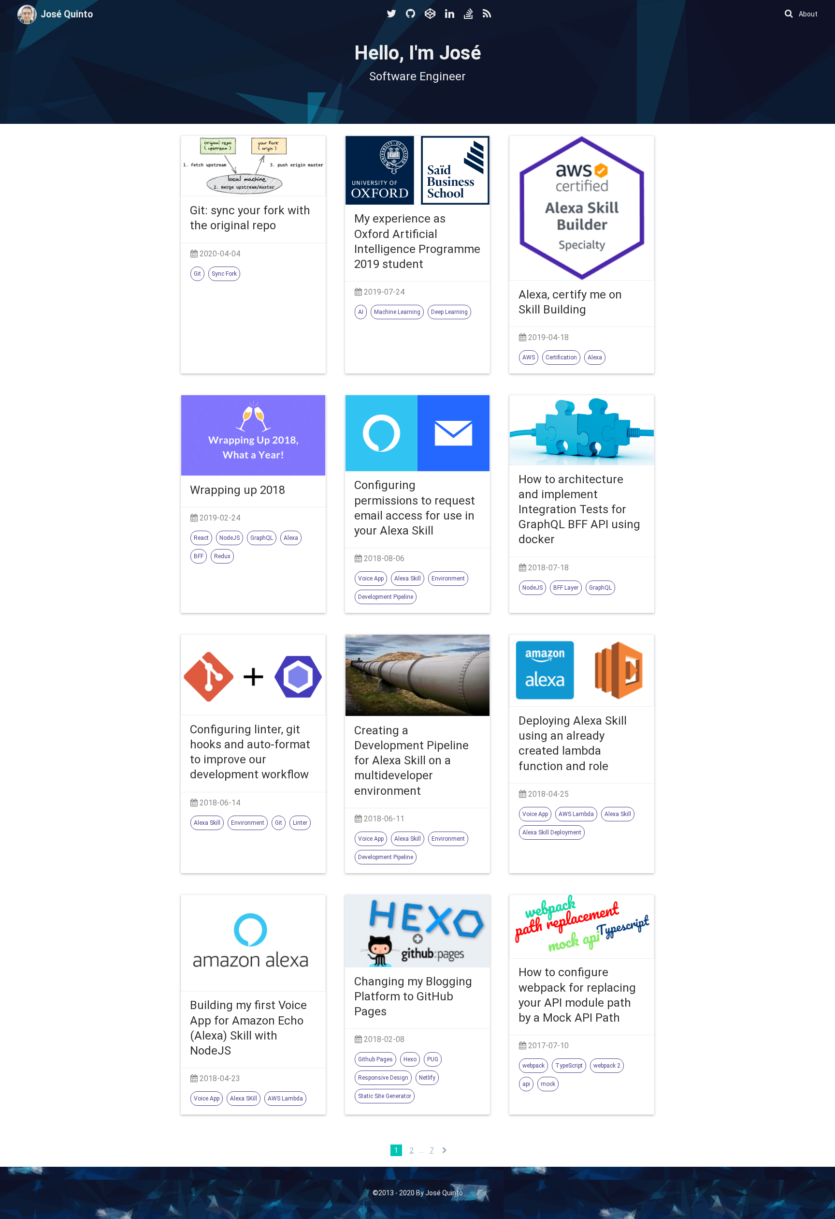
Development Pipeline (385, 597)
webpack (533, 1065)
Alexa (595, 357)
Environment (448, 578)
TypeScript (569, 1065)
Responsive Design (383, 1077)
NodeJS (229, 538)
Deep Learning (449, 312)
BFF (198, 556)
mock (548, 1084)
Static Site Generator (384, 1096)
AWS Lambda (576, 814)
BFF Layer (565, 587)
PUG (432, 1059)
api (526, 1084)
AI (360, 312)
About (808, 14)
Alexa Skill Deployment (551, 832)
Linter (300, 822)
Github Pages (375, 1059)
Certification (561, 357)
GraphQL (261, 538)
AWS (528, 357)
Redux (222, 556)
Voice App (371, 578)
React (201, 538)
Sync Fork (224, 273)
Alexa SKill (243, 1098)
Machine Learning (397, 312)
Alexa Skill (407, 578)
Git (197, 273)
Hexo (410, 1059)
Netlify (427, 1077)
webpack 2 (606, 1065)
